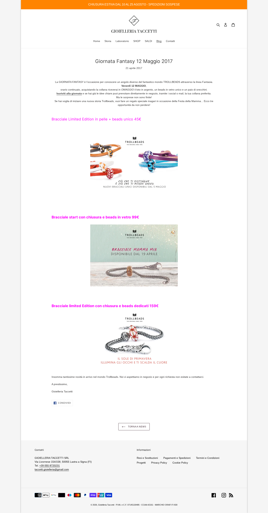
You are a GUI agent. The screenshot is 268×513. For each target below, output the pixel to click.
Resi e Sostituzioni (147, 457)
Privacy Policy (159, 462)
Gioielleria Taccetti (106, 505)
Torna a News (136, 426)
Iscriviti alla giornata (69, 93)
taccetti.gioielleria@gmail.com (52, 469)
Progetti (141, 462)
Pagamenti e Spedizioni (177, 457)
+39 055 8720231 (49, 465)
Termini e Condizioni (207, 457)
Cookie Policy (180, 462)
